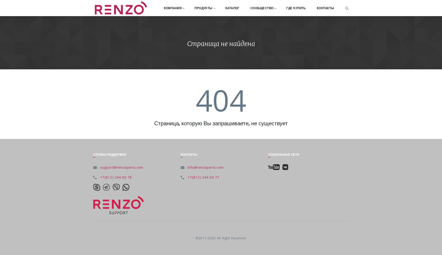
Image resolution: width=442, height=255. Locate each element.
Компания (173, 8)
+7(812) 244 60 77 (203, 177)
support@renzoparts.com (121, 167)
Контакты (325, 8)
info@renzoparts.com (206, 167)
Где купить (296, 8)
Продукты (203, 8)
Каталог (232, 8)
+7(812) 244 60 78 (116, 177)
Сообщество (262, 8)
